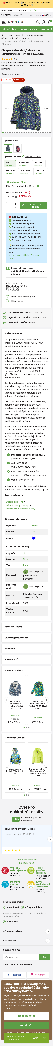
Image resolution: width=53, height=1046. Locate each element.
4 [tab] (10, 133)
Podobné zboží (12, 659)
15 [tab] (36, 133)
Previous (6, 108)
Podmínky (33, 10)
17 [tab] (40, 133)
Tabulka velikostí (33, 156)
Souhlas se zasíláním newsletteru (18, 964)
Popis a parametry (14, 333)
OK (44, 957)
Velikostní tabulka (13, 627)
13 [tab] (31, 133)
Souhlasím (26, 1025)
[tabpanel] (26, 108)
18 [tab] (43, 133)
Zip (24, 553)
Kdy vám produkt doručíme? (21, 186)
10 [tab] (24, 133)
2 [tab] (5, 133)
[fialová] (17, 148)
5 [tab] (12, 133)
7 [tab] (17, 133)
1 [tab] (3, 133)
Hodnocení (10, 648)
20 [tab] (47, 133)
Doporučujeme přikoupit (16, 638)
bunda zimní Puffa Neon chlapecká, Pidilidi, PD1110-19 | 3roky (37, 772)
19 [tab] (45, 133)
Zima (25, 559)
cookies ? (8, 1008)
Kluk (33, 531)
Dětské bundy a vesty (33, 35)
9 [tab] (22, 133)
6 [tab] (14, 133)
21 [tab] (50, 133)
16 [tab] (38, 133)
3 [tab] (7, 133)
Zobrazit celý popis (11, 74)
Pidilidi (35, 525)
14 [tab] (33, 133)
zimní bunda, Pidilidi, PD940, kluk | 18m (15, 771)
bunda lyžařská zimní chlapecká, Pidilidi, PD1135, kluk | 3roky (38, 705)
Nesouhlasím (26, 1015)
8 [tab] (19, 133)
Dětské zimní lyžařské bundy (14, 38)
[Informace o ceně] (16, 197)
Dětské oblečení (28, 29)
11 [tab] (26, 133)
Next (47, 108)
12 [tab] (29, 133)
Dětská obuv (9, 29)
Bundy (26, 565)
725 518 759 (6, 15)
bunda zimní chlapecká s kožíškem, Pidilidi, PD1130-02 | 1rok (15, 705)
